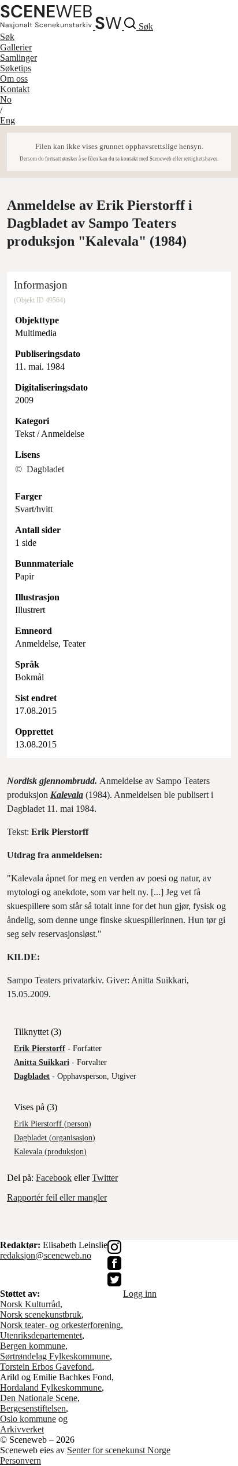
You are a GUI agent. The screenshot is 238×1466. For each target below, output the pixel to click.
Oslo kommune (28, 1419)
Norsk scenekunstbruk (40, 1314)
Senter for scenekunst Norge (118, 1450)
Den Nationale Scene (38, 1398)
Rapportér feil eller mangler (57, 1197)
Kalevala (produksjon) (50, 1151)
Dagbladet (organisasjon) (54, 1137)
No (6, 99)
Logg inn (140, 1294)
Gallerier (16, 47)
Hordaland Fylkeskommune (51, 1387)
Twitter (105, 1178)
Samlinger (18, 58)
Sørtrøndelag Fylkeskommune (55, 1356)
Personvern (20, 1460)
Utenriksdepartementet (41, 1335)
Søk (7, 37)
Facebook (54, 1178)
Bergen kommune (32, 1346)
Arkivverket (22, 1429)
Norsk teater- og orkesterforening (60, 1325)
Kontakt (14, 89)
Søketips (15, 68)
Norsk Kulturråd (30, 1304)
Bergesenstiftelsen (33, 1408)
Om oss (14, 78)
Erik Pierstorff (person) (52, 1123)
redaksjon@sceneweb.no (45, 1255)
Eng (7, 120)
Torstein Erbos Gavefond (46, 1367)
